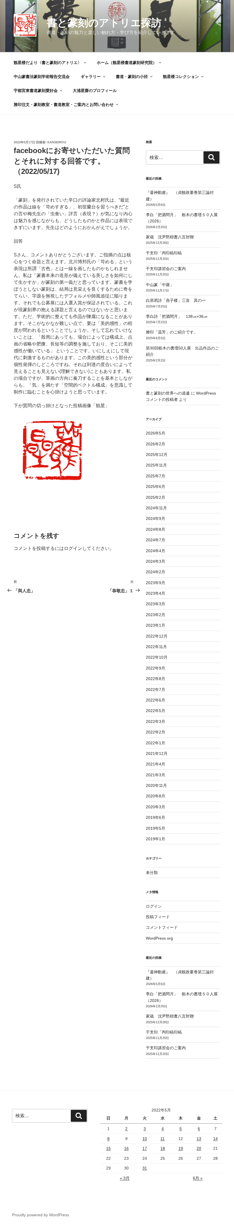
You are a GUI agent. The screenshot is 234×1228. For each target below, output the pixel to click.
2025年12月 (157, 454)
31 (144, 1168)
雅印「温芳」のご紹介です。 (172, 332)
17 (144, 1148)
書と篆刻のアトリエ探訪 (104, 23)
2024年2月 (155, 572)
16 (126, 1148)
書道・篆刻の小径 (132, 76)
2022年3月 (155, 721)
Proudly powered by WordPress (40, 1215)
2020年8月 (155, 796)
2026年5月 (155, 433)
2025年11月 (156, 465)
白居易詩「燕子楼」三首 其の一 (178, 300)
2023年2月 (155, 614)
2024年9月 (155, 518)
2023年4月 (155, 593)
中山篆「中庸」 (168, 284)
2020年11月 (156, 785)
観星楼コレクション (181, 76)
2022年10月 (157, 657)
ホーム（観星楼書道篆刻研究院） (127, 62)
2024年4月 (155, 550)
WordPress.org (159, 938)
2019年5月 (155, 828)
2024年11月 (156, 508)
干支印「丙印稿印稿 (164, 253)
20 (199, 1148)
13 (199, 1138)
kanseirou (56, 142)
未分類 (152, 872)
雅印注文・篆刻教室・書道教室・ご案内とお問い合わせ (64, 104)
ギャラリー (91, 76)
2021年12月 (157, 753)
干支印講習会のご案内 (166, 268)
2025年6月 (155, 486)
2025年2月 (155, 497)
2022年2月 (155, 732)
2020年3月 (155, 807)
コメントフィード (162, 927)
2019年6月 (155, 817)
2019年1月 (155, 839)
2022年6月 (155, 700)
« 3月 (125, 1178)
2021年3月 (155, 775)
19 (180, 1148)
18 (162, 1148)
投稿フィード (158, 917)
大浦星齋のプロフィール (95, 90)
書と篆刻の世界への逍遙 (168, 393)
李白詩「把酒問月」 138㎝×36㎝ (176, 316)
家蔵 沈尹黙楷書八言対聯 (170, 237)
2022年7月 (155, 689)
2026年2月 (155, 444)
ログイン (73, 548)
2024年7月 (155, 540)
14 (215, 1138)
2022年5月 (155, 710)
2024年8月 (155, 529)
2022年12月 (157, 636)
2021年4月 (155, 764)
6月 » (198, 1178)
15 (108, 1148)
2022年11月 (156, 646)
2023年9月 (155, 582)
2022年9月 (155, 668)
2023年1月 (155, 625)
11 (162, 1138)
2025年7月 (155, 476)
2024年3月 (155, 561)
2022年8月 (155, 678)
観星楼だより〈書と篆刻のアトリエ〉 (48, 62)
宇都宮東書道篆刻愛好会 (36, 90)
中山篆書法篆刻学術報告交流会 (42, 76)
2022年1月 (155, 743)
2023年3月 (155, 604)
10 (144, 1138)
